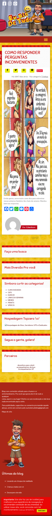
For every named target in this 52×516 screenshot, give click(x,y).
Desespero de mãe (14, 492)
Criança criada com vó (15, 487)
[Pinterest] (15, 4)
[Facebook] (4, 4)
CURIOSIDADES (14, 290)
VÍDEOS (11, 305)
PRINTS (11, 302)
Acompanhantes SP (26, 369)
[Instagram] (10, 4)
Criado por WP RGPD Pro (26, 510)
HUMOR (11, 295)
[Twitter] (15, 71)
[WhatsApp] (23, 71)
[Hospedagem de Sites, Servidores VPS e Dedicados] (26, 325)
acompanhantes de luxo (26, 367)
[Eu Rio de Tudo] (26, 18)
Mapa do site (7, 412)
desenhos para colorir (26, 365)
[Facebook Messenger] (32, 71)
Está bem (41, 511)
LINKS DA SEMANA (15, 297)
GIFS (10, 292)
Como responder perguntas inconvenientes (22, 57)
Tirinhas (44, 76)
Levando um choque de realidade (20, 481)
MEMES (11, 300)
